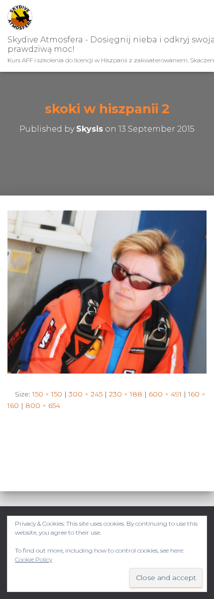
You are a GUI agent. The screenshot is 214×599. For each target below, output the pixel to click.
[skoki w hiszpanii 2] (107, 291)
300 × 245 (86, 394)
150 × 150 (47, 394)
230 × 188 (125, 394)
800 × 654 (42, 405)
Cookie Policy (33, 559)
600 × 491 (165, 394)
